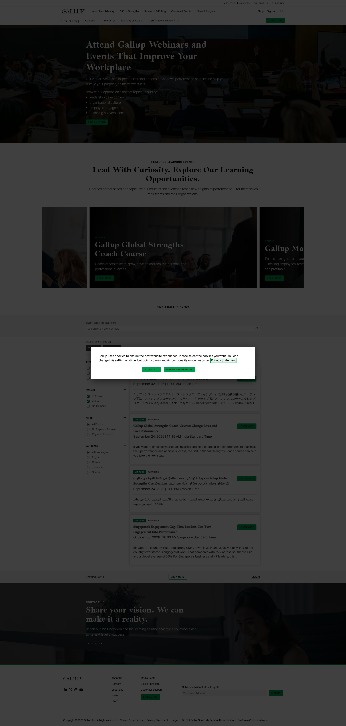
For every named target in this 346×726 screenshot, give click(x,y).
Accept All (151, 369)
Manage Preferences (179, 369)
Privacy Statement (223, 360)
